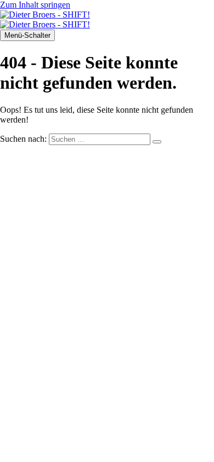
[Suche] (157, 141)
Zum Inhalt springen (35, 4)
